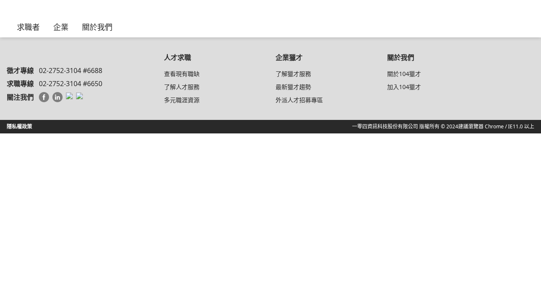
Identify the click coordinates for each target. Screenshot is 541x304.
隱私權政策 (19, 126)
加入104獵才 (404, 87)
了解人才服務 (181, 87)
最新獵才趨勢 (293, 87)
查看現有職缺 (181, 74)
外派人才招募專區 (299, 100)
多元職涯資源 (181, 100)
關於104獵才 (404, 74)
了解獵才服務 (293, 74)
